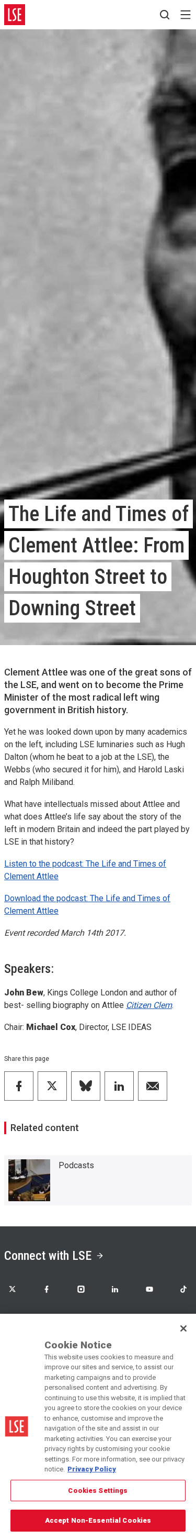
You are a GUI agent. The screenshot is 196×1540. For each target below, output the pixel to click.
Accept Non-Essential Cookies (98, 1520)
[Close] (183, 1328)
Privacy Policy (91, 1469)
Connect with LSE (47, 1255)
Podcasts (76, 1165)
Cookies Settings (98, 1490)
